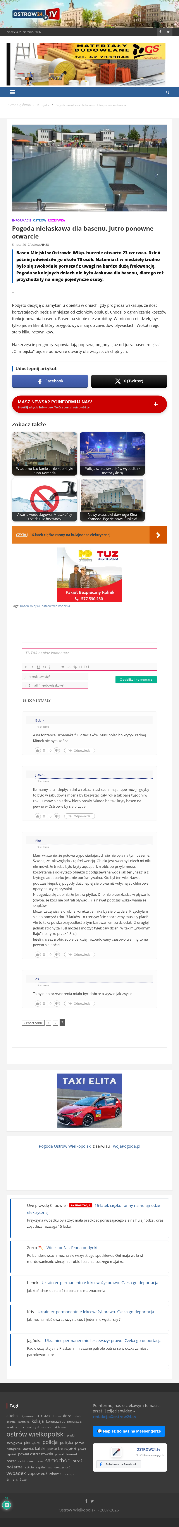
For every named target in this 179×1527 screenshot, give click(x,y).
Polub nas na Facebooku (122, 1464)
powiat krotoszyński (61, 1449)
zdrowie (55, 1473)
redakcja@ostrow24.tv (114, 1416)
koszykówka (74, 1421)
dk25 (47, 1416)
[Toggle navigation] (12, 92)
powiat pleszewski (66, 1454)
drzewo (56, 1416)
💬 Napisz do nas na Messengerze (129, 1431)
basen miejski (30, 606)
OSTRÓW (39, 220)
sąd (50, 1467)
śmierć (12, 1479)
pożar (11, 1460)
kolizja (38, 1421)
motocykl (32, 1427)
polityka (66, 1442)
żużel (24, 1479)
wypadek (16, 1473)
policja (50, 1442)
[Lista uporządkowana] (51, 667)
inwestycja (23, 1421)
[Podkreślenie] (38, 667)
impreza (11, 1421)
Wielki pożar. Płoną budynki (71, 1247)
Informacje (21, 220)
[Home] (20, 105)
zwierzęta (69, 1474)
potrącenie (14, 1449)
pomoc (79, 1443)
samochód (58, 1460)
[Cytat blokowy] (63, 667)
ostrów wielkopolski (56, 606)
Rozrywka (56, 220)
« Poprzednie (33, 1023)
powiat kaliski (34, 1448)
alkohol (13, 1415)
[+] (86, 666)
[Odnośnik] (75, 667)
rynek (40, 1461)
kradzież (13, 1427)
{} (80, 666)
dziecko (78, 1416)
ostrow (35, 244)
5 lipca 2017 (20, 244)
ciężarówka (27, 1416)
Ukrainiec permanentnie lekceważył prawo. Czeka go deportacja (100, 1282)
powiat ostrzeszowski (35, 1454)
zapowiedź (37, 1473)
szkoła (29, 1467)
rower (30, 1461)
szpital (41, 1467)
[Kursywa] (32, 667)
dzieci (67, 1416)
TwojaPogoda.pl (125, 1146)
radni (21, 1461)
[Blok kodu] (69, 667)
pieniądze (32, 1442)
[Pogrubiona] (26, 667)
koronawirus (55, 1421)
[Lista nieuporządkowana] (57, 667)
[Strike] (44, 667)
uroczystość (62, 1467)
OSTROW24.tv (148, 1449)
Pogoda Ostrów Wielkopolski (65, 1146)
